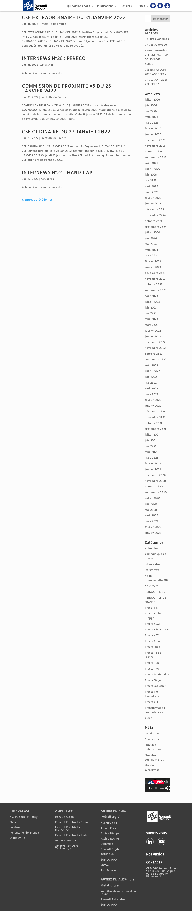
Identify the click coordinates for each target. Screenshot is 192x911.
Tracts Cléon (153, 641)
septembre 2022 (155, 359)
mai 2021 (150, 446)
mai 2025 (151, 180)
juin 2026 (151, 105)
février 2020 (153, 527)
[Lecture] (150, 788)
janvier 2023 (153, 336)
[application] (157, 785)
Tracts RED (152, 662)
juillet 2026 (152, 99)
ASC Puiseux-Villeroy (24, 816)
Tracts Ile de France (53, 23)
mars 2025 (151, 192)
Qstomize (107, 843)
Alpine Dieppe (110, 833)
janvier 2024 (153, 267)
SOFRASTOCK (109, 859)
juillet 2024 (152, 232)
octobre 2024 (153, 220)
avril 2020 (151, 515)
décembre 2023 (155, 272)
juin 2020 (151, 503)
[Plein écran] (169, 788)
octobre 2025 (153, 151)
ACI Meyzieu (109, 822)
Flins (13, 822)
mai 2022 (151, 382)
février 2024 (153, 261)
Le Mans (15, 827)
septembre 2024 (155, 226)
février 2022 (153, 399)
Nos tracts (151, 585)
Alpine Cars (108, 828)
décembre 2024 (155, 209)
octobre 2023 (153, 284)
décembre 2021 (155, 411)
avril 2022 (151, 388)
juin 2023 (151, 307)
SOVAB (105, 864)
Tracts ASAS (152, 623)
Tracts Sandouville (157, 674)
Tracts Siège (153, 680)
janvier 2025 (153, 203)
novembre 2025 (155, 145)
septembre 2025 (155, 157)
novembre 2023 (155, 278)
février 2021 (153, 463)
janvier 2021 (153, 469)
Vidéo (148, 717)
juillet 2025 (152, 168)
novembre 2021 (155, 417)
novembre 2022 (155, 347)
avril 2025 (151, 186)
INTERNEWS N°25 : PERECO (54, 58)
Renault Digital (111, 849)
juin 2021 (150, 440)
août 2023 (151, 295)
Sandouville (17, 837)
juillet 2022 (152, 371)
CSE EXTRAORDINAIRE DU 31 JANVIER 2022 (74, 17)
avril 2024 (151, 249)
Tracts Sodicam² (155, 685)
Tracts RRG (152, 668)
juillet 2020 (152, 498)
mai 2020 (151, 509)
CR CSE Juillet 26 (156, 44)
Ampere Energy (65, 840)
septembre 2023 (155, 290)
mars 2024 (151, 255)
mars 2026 (151, 122)
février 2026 (153, 128)
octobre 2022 (153, 353)
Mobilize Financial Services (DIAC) (118, 893)
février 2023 (153, 330)
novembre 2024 (155, 215)
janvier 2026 (153, 134)
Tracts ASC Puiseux (157, 629)
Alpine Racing (110, 838)
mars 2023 (151, 324)
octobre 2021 (153, 423)
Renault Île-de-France (24, 832)
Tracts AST (152, 635)
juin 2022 (151, 376)
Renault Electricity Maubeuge (67, 828)
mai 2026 (151, 111)
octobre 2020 (154, 486)
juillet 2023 (152, 301)
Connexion (152, 739)
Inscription (152, 733)
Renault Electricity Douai (71, 822)
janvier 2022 (153, 405)
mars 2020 (152, 521)
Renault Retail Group (114, 899)
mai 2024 (151, 244)
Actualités (46, 64)
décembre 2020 (155, 475)
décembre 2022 (155, 342)
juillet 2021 (152, 434)
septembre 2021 (155, 428)
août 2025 (151, 163)
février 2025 (153, 197)
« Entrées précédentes (37, 199)
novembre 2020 (155, 480)
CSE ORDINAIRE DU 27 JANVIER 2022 (66, 131)
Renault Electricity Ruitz (71, 835)
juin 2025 (151, 174)
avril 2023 (151, 319)
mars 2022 (151, 394)
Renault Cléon (64, 816)
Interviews (152, 570)
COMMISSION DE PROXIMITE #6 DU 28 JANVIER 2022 (66, 88)
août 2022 (151, 365)
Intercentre (152, 564)
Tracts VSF (151, 702)
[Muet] (166, 788)
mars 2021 (151, 457)
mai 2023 (151, 313)
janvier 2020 (153, 532)
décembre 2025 (155, 140)
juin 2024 (151, 238)
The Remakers (110, 870)
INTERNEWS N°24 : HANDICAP (57, 172)
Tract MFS (151, 607)
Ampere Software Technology (66, 847)
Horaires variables (157, 38)
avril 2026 (151, 116)
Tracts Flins (152, 646)
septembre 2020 (156, 492)
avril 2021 (151, 452)
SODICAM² (107, 854)
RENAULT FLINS (155, 591)
